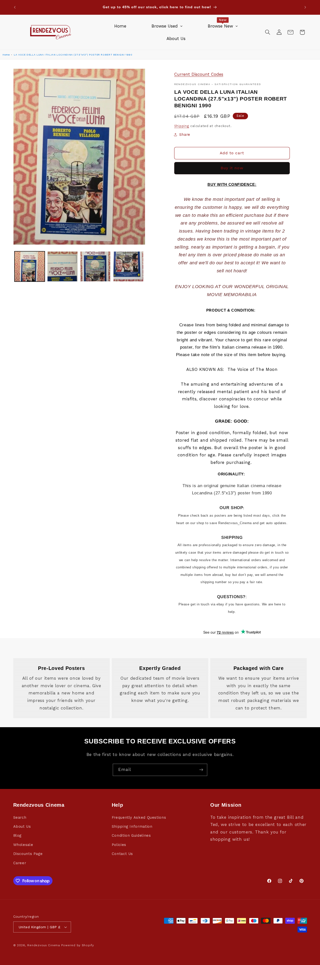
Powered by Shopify (77, 945)
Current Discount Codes (198, 74)
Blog (17, 835)
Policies (119, 844)
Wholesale (23, 844)
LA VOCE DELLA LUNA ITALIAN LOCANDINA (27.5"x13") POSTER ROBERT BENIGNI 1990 (73, 54)
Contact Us (122, 853)
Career (19, 863)
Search (19, 817)
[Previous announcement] (14, 7)
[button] (267, 32)
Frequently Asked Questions (139, 817)
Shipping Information (132, 826)
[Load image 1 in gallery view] (29, 266)
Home (6, 54)
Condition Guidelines (131, 835)
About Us (22, 826)
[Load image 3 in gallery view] (95, 266)
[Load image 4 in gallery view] (128, 266)
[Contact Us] (290, 32)
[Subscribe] (201, 770)
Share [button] (184, 134)
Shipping (181, 126)
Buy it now (232, 168)
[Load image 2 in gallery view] (62, 266)
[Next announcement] (305, 7)
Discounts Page (28, 853)
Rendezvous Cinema (43, 945)
